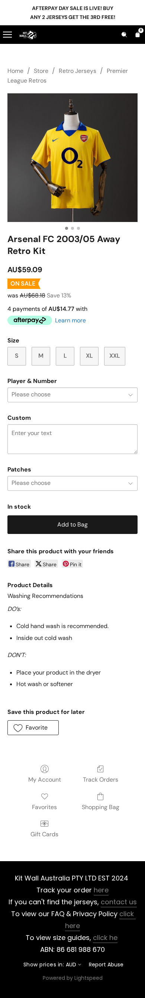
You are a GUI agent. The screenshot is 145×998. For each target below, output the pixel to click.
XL (89, 356)
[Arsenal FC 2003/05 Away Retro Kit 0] (72, 157)
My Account (44, 779)
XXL (114, 356)
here (101, 890)
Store (41, 71)
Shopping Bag (100, 807)
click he (105, 937)
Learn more (70, 320)
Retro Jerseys (77, 71)
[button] (33, 727)
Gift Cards (44, 834)
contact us (119, 902)
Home (15, 71)
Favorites (44, 807)
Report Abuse (106, 964)
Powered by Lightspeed (73, 978)
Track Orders (100, 779)
